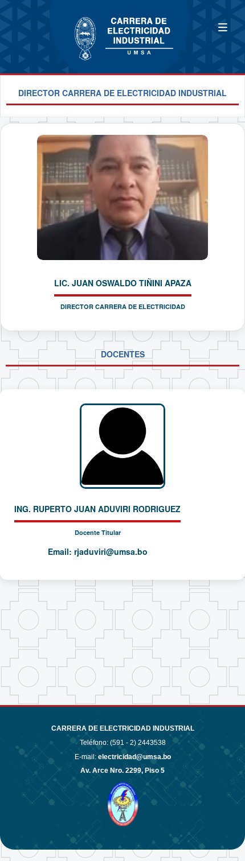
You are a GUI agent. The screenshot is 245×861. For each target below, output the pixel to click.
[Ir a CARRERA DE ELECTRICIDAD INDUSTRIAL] (45, 30)
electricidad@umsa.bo (134, 757)
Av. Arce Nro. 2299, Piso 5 (122, 771)
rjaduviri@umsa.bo (111, 551)
